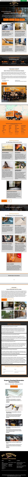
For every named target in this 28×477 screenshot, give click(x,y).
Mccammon (17, 128)
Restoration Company (5, 464)
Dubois (10, 128)
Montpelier (17, 132)
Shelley (22, 128)
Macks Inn (16, 125)
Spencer (22, 131)
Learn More (4, 83)
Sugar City (23, 134)
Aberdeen (4, 125)
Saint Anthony (23, 125)
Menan (16, 129)
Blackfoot (11, 0)
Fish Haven (11, 132)
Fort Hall (10, 134)
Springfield (23, 132)
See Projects (10, 299)
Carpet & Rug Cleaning (5, 463)
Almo (3, 128)
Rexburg (8, 0)
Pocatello (6, 0)
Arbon (4, 132)
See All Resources (13, 386)
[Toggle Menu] (14, 6)
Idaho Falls (2, 0)
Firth (9, 131)
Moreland (16, 134)
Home (2, 462)
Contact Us (24, 0)
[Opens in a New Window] (12, 471)
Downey (10, 125)
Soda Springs (23, 129)
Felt (9, 129)
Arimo (4, 133)
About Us (3, 468)
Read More (7, 402)
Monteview (17, 131)
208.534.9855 (18, 0)
